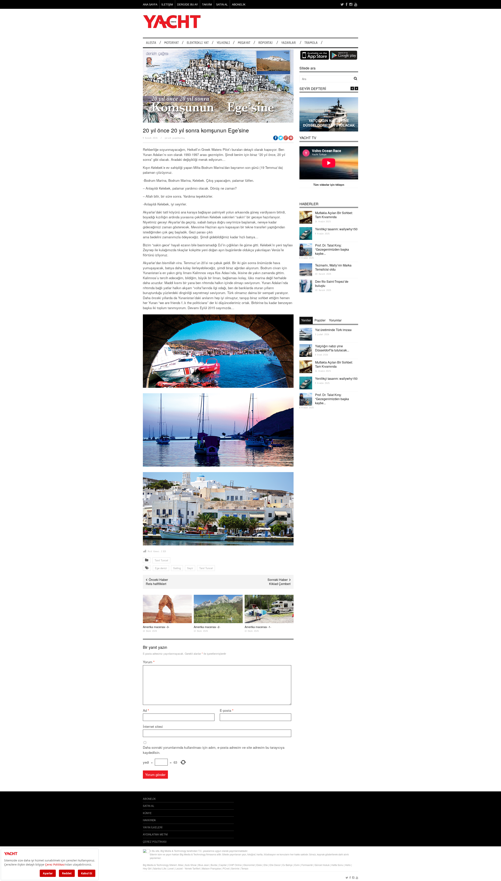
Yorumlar (335, 320)
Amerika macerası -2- (207, 627)
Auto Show (190, 865)
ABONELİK (238, 4)
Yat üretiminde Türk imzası (333, 330)
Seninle (235, 868)
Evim (297, 865)
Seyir (190, 568)
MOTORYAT (171, 42)
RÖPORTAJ (265, 42)
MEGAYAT (244, 42)
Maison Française (211, 868)
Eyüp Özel (328, 114)
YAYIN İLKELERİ (152, 827)
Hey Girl (147, 868)
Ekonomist (249, 865)
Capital (223, 865)
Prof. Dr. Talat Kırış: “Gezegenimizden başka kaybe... (332, 249)
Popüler (319, 320)
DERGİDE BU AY (187, 4)
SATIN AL (222, 4)
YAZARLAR (288, 42)
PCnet (226, 868)
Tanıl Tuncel (161, 560)
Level (171, 868)
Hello (348, 865)
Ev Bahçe (287, 865)
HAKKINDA (149, 820)
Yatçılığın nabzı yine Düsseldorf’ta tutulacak (329, 123)
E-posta (226, 710)
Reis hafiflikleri (156, 583)
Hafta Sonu (337, 865)
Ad (146, 710)
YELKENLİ (223, 42)
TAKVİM (207, 4)
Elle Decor (275, 865)
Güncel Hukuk (322, 865)
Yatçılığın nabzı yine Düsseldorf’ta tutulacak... (332, 348)
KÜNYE (147, 813)
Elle (266, 865)
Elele (259, 865)
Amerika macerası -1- (258, 627)
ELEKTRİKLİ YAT (198, 42)
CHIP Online (235, 865)
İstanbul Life (159, 868)
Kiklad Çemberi (280, 583)
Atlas (181, 865)
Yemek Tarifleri (192, 868)
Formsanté (307, 865)
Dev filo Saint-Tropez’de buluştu (331, 283)
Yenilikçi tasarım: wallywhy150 (336, 229)
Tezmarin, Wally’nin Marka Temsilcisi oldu (333, 267)
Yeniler (306, 320)
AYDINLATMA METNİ (155, 834)
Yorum (149, 661)
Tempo (244, 868)
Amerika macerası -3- (156, 627)
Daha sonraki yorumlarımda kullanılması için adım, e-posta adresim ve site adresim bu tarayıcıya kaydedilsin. (213, 750)
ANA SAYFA (150, 4)
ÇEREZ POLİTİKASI (155, 841)
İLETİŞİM (167, 4)
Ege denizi (161, 568)
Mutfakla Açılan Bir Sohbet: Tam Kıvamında (334, 215)
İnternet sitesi (153, 726)
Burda (214, 865)
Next (356, 88)
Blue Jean (203, 865)
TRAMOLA (311, 42)
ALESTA (151, 42)
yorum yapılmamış (175, 138)
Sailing (177, 568)
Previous (352, 88)
